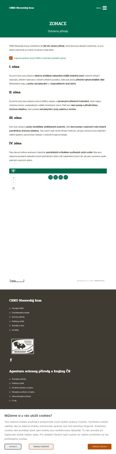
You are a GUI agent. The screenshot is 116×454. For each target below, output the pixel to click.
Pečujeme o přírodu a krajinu (23, 392)
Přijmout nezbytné (41, 447)
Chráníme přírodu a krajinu (22, 387)
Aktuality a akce (18, 325)
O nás (14, 400)
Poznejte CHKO (18, 308)
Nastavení (13, 447)
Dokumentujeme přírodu (21, 396)
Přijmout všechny (99, 447)
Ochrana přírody (18, 317)
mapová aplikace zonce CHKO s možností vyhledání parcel (40, 58)
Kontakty (15, 330)
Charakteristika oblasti (20, 312)
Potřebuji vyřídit (18, 321)
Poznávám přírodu (19, 379)
